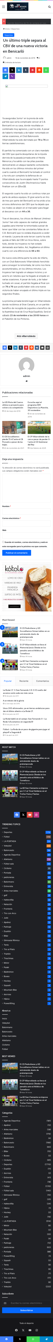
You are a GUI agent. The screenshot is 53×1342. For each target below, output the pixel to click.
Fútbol (6, 837)
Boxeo (6, 976)
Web (4, 530)
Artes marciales (11, 891)
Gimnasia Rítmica (12, 940)
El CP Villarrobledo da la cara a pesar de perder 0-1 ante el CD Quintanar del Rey (39, 440)
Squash (7, 985)
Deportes (15, 29)
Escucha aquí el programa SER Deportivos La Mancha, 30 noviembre (38, 406)
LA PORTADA (10, 841)
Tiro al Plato (9, 949)
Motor (6, 963)
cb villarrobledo (26, 336)
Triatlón (7, 954)
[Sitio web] (26, 381)
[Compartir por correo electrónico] (42, 348)
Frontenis (8, 909)
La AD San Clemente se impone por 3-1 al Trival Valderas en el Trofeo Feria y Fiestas (34, 664)
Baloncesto (9, 850)
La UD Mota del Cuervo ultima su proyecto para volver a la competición (13, 405)
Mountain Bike (10, 990)
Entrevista (8, 886)
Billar (6, 936)
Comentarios (42, 681)
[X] (12, 70)
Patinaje (7, 927)
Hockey (7, 981)
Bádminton (9, 972)
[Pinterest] (32, 70)
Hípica (6, 999)
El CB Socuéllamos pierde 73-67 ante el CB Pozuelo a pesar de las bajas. (12, 440)
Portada (7, 873)
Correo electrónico (11, 518)
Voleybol (7, 846)
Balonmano (9, 882)
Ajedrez (7, 922)
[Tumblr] (26, 70)
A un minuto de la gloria (13, 700)
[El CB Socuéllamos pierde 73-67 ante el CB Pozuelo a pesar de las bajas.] (13, 427)
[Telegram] (5, 76)
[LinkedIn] (19, 70)
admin (9, 58)
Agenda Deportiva (12, 855)
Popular (8, 681)
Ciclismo (7, 868)
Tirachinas (8, 958)
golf (5, 895)
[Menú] (3, 8)
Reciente (24, 681)
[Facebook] (5, 70)
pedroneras (9, 877)
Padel (6, 967)
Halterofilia (9, 900)
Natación (8, 904)
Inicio (7, 29)
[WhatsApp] (46, 70)
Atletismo (8, 859)
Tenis (6, 945)
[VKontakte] (37, 348)
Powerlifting (9, 1003)
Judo (6, 918)
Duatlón (7, 931)
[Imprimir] (48, 348)
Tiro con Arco (10, 913)
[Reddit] (39, 70)
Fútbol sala (9, 864)
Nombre (6, 506)
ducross (7, 994)
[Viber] (12, 76)
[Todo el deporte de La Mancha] (17, 6)
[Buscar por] (49, 8)
